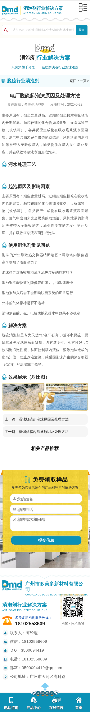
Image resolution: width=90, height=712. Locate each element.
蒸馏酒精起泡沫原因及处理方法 (44, 432)
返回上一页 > (79, 81)
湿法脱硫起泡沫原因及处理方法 (44, 419)
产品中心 (34, 707)
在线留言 (56, 707)
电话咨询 (11, 707)
